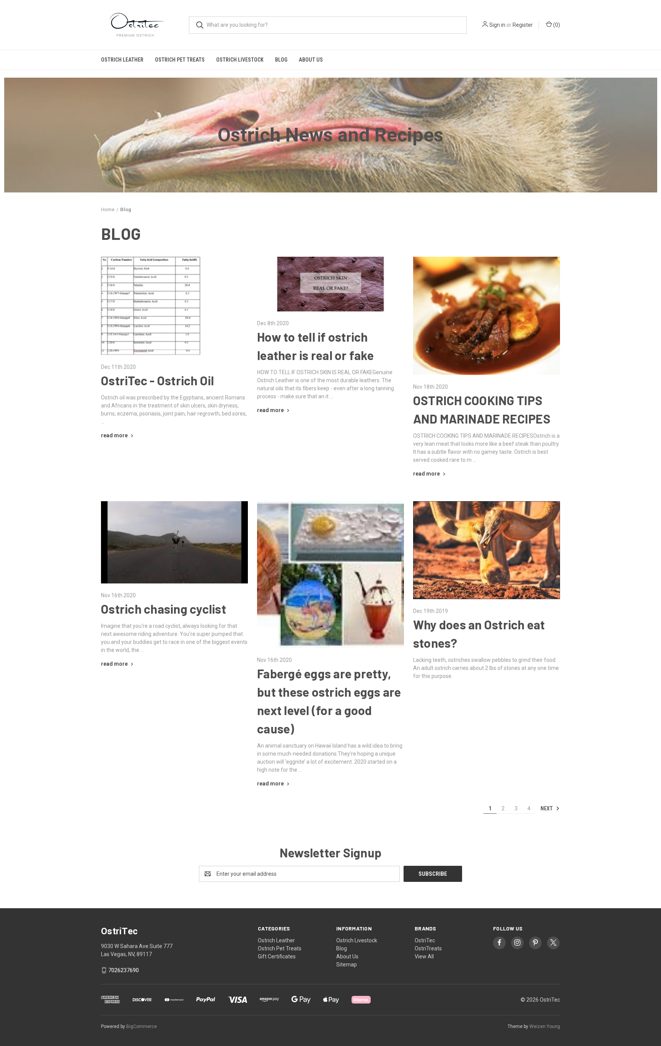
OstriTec (425, 940)
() (556, 25)
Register (523, 25)
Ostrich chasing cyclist (163, 608)
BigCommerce (141, 1026)
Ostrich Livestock (240, 60)
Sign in (497, 25)
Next (547, 808)
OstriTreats (428, 948)
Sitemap (346, 964)
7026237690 (123, 970)
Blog (281, 60)
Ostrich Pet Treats (180, 60)
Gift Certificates (277, 956)
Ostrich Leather (122, 60)
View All (424, 956)
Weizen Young (544, 1026)
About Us (311, 60)
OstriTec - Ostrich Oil (157, 380)
